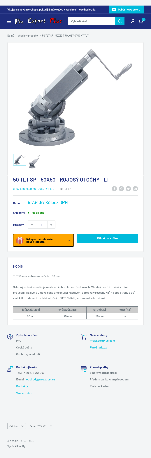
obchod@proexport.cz (40, 379)
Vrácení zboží (24, 393)
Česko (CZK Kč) (38, 426)
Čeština (13, 426)
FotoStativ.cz (98, 347)
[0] (140, 21)
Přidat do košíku (107, 238)
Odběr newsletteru (129, 9)
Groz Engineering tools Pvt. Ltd (34, 188)
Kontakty (22, 386)
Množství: (19, 224)
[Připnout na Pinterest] (121, 188)
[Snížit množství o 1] (32, 224)
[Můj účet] (133, 21)
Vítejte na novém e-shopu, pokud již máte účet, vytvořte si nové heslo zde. (51, 9)
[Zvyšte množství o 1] (51, 224)
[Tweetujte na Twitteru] (128, 188)
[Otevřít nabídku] (9, 21)
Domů (10, 35)
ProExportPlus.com (102, 340)
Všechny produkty (28, 35)
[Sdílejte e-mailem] (135, 188)
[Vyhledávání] (119, 21)
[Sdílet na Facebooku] (114, 188)
